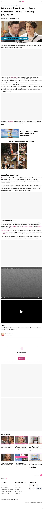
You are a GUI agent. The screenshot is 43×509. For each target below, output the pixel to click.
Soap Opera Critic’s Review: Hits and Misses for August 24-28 (21, 465)
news (30, 444)
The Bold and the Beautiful (6, 491)
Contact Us (17, 493)
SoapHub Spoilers (12, 329)
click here (33, 233)
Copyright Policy (39, 502)
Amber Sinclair (5, 18)
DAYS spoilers (6, 233)
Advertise (17, 489)
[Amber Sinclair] (3, 334)
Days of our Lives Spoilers (15, 327)
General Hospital (12, 226)
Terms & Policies (18, 491)
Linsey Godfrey (4, 329)
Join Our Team (18, 487)
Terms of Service (33, 502)
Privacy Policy (27, 502)
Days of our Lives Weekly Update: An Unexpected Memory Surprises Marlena (21, 447)
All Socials (38, 488)
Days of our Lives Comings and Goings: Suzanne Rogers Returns (35, 466)
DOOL (2, 177)
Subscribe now (21, 358)
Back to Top (36, 475)
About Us (17, 485)
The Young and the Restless (26, 226)
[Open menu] (1, 1)
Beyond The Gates (5, 493)
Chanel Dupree (9, 121)
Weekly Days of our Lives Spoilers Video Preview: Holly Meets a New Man (7, 465)
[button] (10, 149)
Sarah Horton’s (14, 77)
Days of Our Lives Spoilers (35, 327)
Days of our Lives (5, 230)
